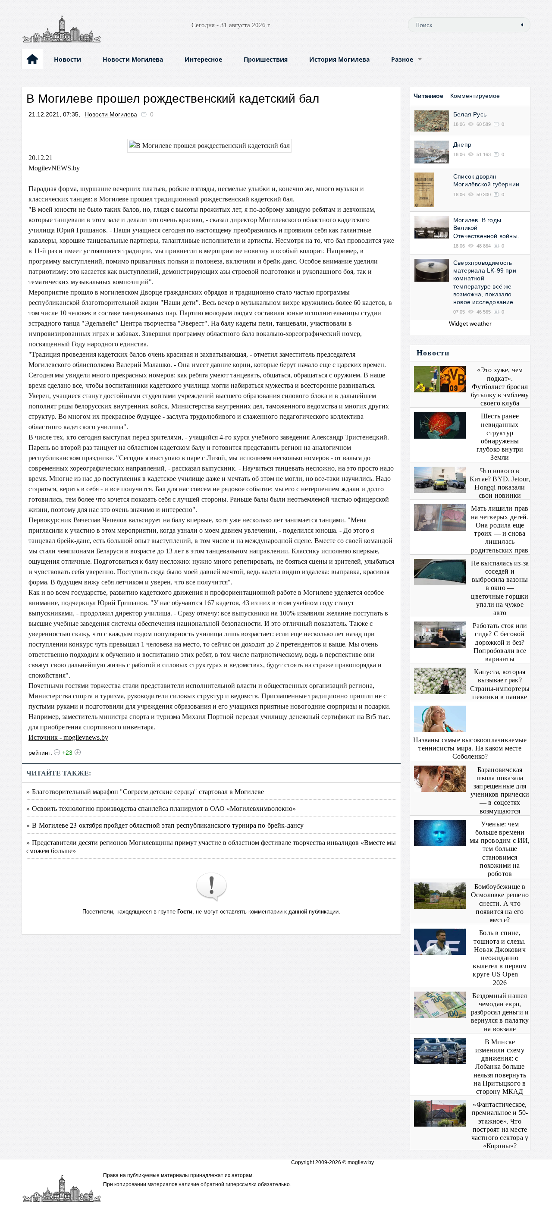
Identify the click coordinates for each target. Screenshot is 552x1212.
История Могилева (339, 59)
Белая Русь (469, 114)
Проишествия (266, 59)
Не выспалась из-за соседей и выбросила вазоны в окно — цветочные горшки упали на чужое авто (500, 587)
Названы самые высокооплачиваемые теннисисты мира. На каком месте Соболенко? (470, 748)
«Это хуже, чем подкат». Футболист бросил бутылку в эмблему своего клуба (500, 386)
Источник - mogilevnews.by (68, 737)
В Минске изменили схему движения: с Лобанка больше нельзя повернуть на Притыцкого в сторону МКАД (500, 1066)
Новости (67, 59)
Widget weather (470, 323)
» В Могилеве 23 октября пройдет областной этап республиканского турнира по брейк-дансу (165, 824)
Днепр (462, 144)
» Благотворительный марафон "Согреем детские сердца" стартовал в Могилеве (145, 791)
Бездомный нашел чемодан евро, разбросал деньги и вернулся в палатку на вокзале (500, 1012)
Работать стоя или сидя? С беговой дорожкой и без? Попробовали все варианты (500, 642)
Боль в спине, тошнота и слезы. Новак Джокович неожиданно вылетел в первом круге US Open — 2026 (500, 957)
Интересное (203, 59)
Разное (402, 59)
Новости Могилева (133, 59)
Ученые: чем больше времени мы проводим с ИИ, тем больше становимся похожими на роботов (500, 848)
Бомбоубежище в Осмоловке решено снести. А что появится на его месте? (500, 903)
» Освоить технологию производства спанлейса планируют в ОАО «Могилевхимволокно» (161, 808)
